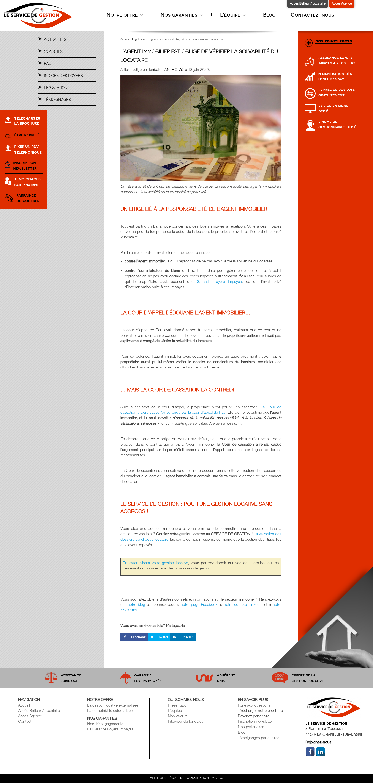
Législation (55, 87)
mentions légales (166, 777)
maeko (217, 777)
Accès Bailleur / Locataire (308, 3)
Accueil (124, 39)
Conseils (53, 51)
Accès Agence (342, 3)
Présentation (116, 24)
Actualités (55, 39)
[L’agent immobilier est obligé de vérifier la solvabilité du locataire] (200, 128)
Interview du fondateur (186, 721)
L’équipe (141, 24)
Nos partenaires (251, 726)
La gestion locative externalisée (112, 705)
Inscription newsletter (255, 721)
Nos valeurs (165, 24)
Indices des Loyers (63, 75)
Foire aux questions (254, 705)
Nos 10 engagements (105, 723)
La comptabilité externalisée (110, 710)
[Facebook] (310, 751)
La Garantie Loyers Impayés (110, 729)
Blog (269, 15)
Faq (47, 63)
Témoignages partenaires (258, 737)
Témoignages (57, 99)
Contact (24, 721)
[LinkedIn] (320, 751)
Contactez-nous (312, 15)
